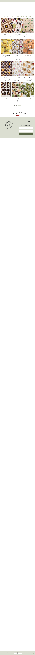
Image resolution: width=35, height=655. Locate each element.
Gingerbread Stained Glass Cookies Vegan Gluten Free (28, 79)
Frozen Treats (16, 16)
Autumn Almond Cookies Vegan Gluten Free (17, 100)
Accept (15, 653)
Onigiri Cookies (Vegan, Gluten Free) (17, 35)
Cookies (4, 16)
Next (19, 105)
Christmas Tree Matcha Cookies (28, 99)
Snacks (26, 16)
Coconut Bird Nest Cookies (6, 99)
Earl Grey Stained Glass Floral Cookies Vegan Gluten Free (17, 79)
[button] (17, 1)
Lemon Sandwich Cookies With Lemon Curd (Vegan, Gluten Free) (6, 57)
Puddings (22, 16)
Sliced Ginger (17, 6)
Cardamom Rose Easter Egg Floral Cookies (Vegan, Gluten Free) (17, 57)
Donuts (8, 16)
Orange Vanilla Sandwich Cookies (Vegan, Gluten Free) (28, 57)
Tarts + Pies (31, 16)
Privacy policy (19, 653)
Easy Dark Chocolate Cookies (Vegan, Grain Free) (6, 79)
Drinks (12, 16)
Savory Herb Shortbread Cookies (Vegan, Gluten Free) (28, 35)
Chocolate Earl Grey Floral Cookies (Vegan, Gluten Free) (6, 35)
